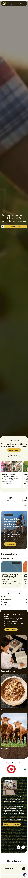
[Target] (11, 769)
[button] (18, 847)
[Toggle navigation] (24, 3)
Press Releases (6, 605)
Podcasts (4, 602)
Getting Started (14, 455)
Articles (3, 596)
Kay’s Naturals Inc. (9, 847)
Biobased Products (8, 474)
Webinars (4, 748)
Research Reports (7, 558)
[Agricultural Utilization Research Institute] (8, 3)
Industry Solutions (14, 450)
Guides (3, 710)
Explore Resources (11, 629)
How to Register (10, 544)
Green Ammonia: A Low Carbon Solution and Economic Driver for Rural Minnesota (10, 576)
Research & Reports (8, 671)
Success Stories (6, 599)
